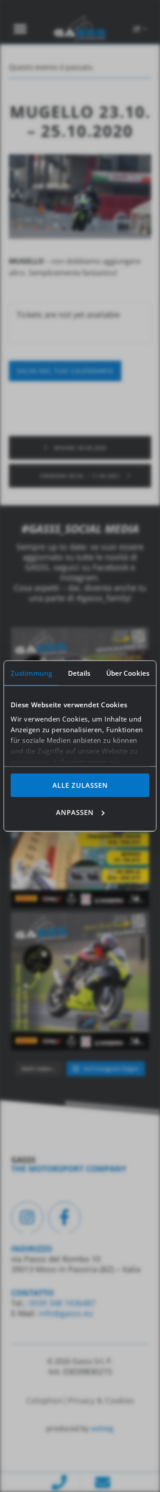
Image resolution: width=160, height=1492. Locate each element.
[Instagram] (27, 1218)
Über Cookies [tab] (127, 673)
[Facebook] (64, 1218)
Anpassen (75, 811)
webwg (102, 1428)
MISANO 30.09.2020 (79, 447)
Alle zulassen (80, 785)
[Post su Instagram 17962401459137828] (80, 838)
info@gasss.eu (66, 1313)
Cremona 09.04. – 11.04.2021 (81, 475)
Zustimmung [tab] (31, 673)
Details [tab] (79, 673)
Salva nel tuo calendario (65, 371)
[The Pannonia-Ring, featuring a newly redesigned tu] (80, 981)
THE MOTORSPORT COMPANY (68, 1168)
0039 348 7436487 (61, 1303)
